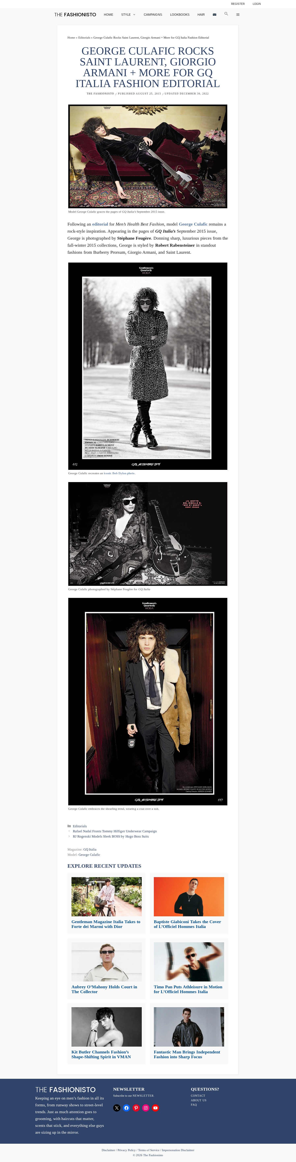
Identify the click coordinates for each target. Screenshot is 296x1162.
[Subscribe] (214, 14)
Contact (198, 1095)
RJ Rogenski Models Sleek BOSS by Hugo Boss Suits (111, 836)
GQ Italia (89, 849)
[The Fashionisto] (75, 14)
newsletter (143, 1095)
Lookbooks (179, 14)
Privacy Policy (127, 1150)
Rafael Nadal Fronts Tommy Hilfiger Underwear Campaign (115, 831)
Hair (201, 14)
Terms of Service (148, 1150)
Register (238, 3)
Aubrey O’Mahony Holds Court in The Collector (104, 989)
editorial (100, 224)
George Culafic (193, 224)
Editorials (84, 37)
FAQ (194, 1104)
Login (257, 3)
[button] (226, 14)
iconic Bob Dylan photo (119, 473)
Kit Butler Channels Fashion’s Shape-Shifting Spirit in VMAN (101, 1054)
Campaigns (153, 14)
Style (126, 14)
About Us (199, 1100)
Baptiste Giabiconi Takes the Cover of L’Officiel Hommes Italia (187, 924)
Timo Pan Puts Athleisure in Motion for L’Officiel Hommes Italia (188, 989)
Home (108, 14)
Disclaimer (109, 1150)
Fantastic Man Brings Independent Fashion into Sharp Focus (187, 1054)
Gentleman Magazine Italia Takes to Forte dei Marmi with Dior (105, 924)
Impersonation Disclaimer (178, 1150)
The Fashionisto (100, 93)
